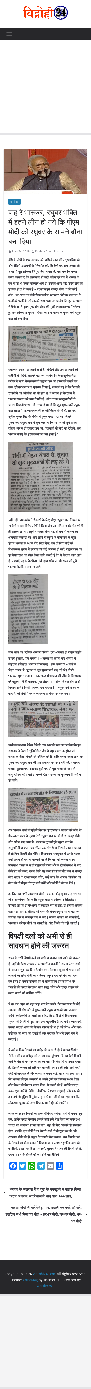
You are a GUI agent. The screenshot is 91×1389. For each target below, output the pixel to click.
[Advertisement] (45, 87)
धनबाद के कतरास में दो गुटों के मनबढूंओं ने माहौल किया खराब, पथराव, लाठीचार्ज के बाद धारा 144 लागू (45, 1193)
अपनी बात (14, 201)
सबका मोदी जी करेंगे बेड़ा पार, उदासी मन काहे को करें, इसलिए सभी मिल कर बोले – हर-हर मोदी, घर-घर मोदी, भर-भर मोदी (44, 1214)
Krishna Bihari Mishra (49, 251)
